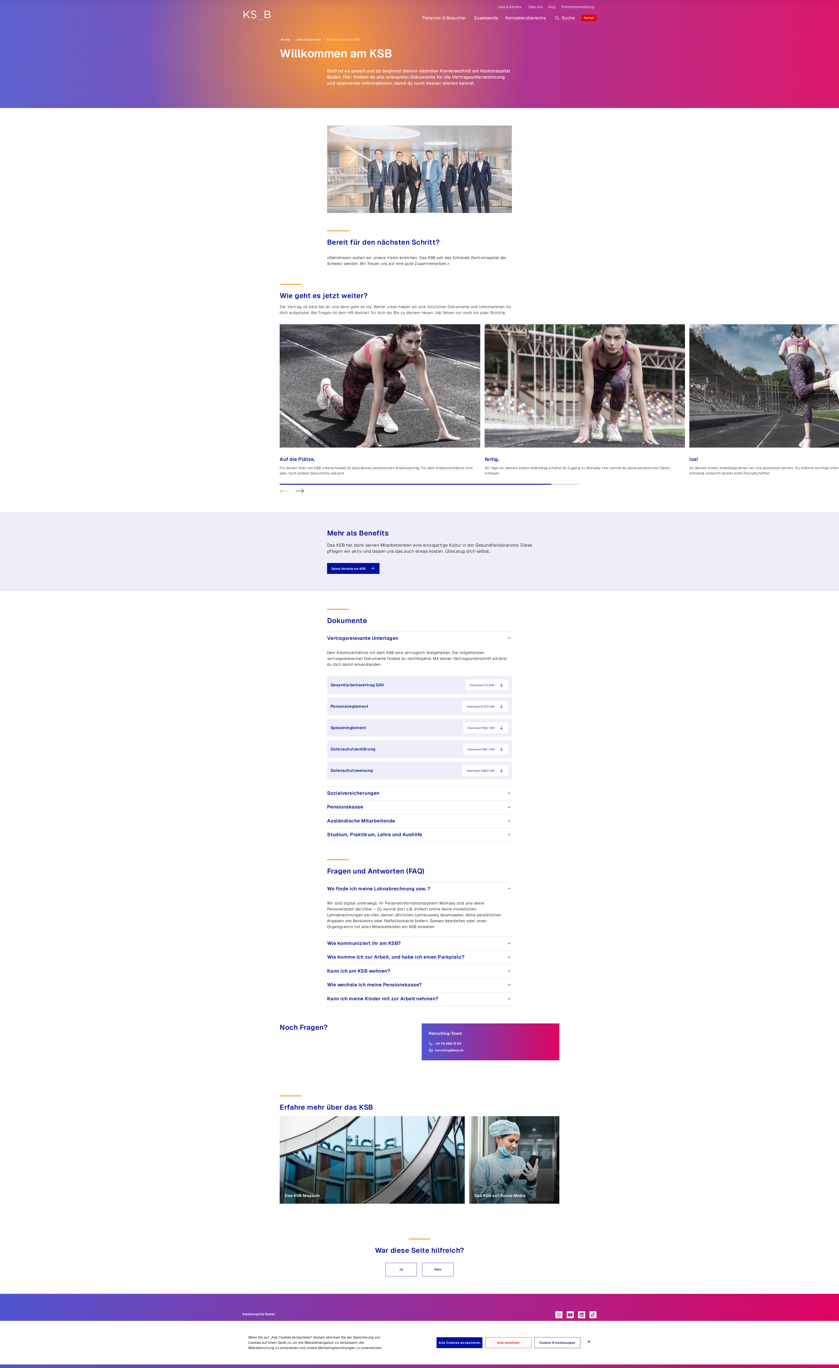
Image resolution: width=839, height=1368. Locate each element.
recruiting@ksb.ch (449, 1050)
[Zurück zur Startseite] (257, 15)
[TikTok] (592, 1314)
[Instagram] (558, 1314)
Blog (551, 7)
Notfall (589, 18)
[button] (401, 1269)
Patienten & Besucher (444, 18)
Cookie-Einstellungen (557, 1343)
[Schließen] (589, 1341)
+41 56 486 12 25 (448, 1043)
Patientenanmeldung (577, 7)
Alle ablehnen (508, 1343)
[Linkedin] (581, 1314)
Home (285, 39)
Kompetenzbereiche (525, 18)
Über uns (535, 7)
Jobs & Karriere (510, 7)
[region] (419, 1343)
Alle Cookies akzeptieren (459, 1343)
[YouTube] (570, 1314)
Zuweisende (486, 18)
